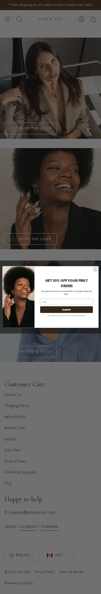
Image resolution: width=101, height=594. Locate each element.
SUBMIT (66, 309)
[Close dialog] (95, 269)
